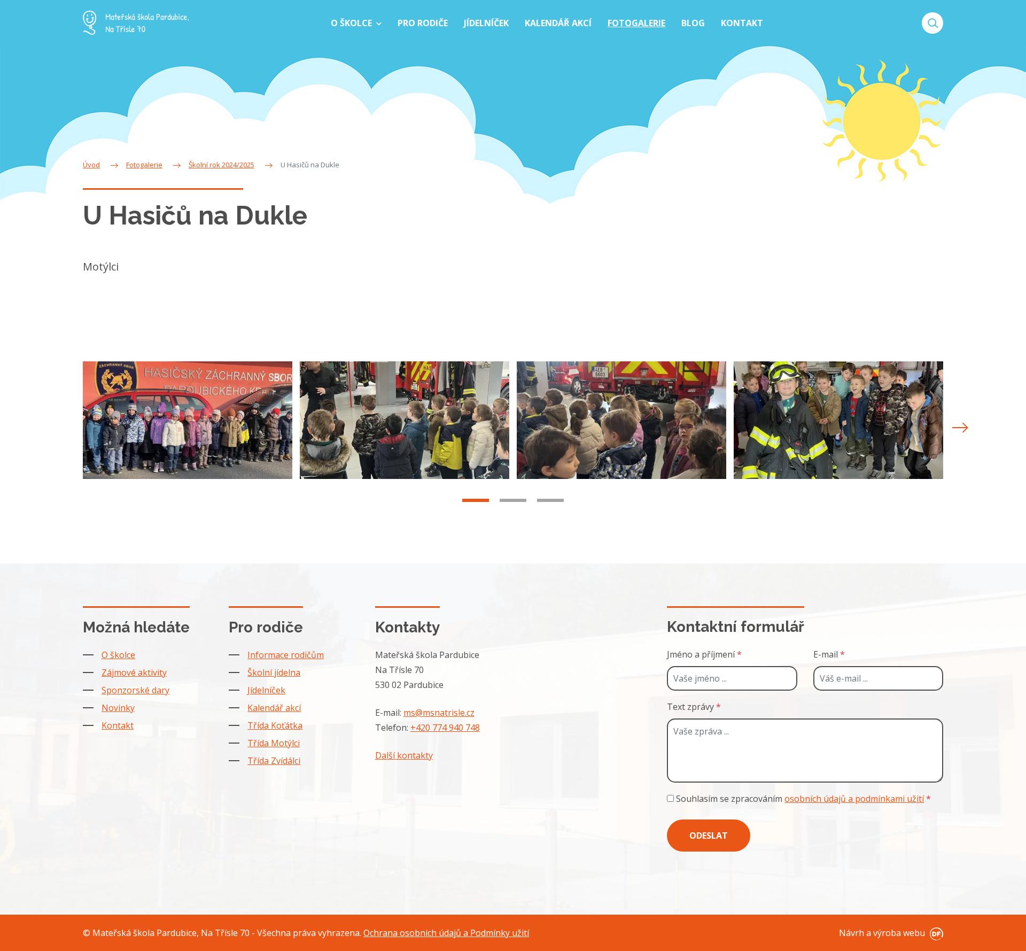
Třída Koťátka (274, 725)
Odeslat (708, 835)
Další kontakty (404, 755)
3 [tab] (550, 500)
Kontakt (118, 725)
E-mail (829, 654)
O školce (118, 655)
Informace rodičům (285, 655)
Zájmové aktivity (134, 672)
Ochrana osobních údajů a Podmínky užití (446, 933)
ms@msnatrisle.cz (439, 712)
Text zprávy (694, 707)
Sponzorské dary (135, 690)
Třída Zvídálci (273, 761)
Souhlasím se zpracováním (802, 799)
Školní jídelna (273, 672)
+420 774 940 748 (445, 727)
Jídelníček (266, 690)
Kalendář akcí (274, 708)
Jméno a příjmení (704, 654)
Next (960, 427)
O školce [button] (352, 23)
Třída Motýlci (273, 743)
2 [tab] (513, 500)
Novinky (118, 708)
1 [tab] (475, 500)
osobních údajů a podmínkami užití (854, 799)
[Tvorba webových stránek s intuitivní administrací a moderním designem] (935, 933)
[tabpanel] (187, 420)
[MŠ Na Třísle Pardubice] (136, 23)
